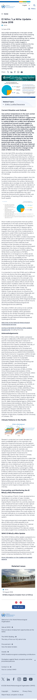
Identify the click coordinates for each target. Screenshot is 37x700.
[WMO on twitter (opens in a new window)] (3, 679)
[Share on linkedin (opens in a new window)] (11, 72)
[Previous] (16, 602)
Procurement (6, 644)
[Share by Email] (22, 72)
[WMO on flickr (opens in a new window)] (25, 679)
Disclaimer (15, 691)
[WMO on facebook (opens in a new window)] (13, 679)
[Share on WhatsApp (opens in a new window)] (18, 72)
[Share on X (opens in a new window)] (8, 72)
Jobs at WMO (6, 627)
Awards (4, 652)
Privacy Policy (27, 691)
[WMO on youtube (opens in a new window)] (31, 679)
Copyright (5, 691)
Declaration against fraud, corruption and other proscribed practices (17, 660)
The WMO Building (8, 637)
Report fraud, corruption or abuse (12, 695)
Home (6, 14)
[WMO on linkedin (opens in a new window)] (8, 679)
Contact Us (5, 667)
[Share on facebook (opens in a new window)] (15, 72)
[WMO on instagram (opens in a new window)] (19, 679)
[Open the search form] (34, 5)
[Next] (21, 602)
